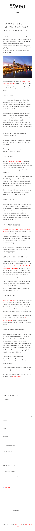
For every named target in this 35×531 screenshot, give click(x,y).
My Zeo (17, 7)
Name (5, 420)
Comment (6, 399)
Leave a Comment (8, 381)
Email (4, 428)
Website (5, 436)
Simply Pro (18, 524)
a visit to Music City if (15, 161)
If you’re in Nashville (9, 300)
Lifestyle (18, 381)
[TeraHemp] (6, 487)
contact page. (16, 376)
